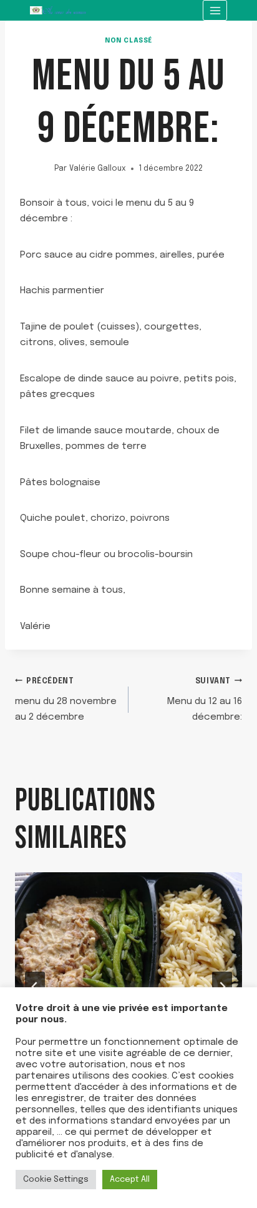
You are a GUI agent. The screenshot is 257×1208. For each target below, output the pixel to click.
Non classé (128, 41)
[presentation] (128, 948)
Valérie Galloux (97, 169)
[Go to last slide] (35, 987)
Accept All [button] (130, 1179)
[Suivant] (222, 987)
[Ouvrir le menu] (215, 10)
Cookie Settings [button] (56, 1179)
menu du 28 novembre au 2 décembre (66, 700)
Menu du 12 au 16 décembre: (204, 700)
